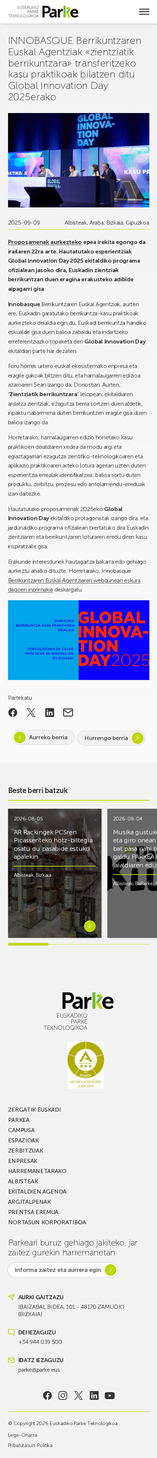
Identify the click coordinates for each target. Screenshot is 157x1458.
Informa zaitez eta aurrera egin (58, 1269)
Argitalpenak (29, 1201)
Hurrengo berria (106, 737)
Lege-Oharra (22, 1435)
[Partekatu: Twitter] (31, 712)
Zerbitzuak (25, 1150)
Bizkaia (114, 222)
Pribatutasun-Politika (30, 1445)
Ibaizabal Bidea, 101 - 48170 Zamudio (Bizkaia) (71, 1310)
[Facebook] (47, 1395)
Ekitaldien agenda (37, 1191)
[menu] (144, 12)
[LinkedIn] (94, 1395)
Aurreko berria (48, 737)
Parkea (19, 1119)
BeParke (144, 883)
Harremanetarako (37, 1171)
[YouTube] (110, 1395)
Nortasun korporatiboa (47, 1222)
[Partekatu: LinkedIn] (50, 712)
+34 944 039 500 (40, 1341)
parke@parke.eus (39, 1369)
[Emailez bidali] (68, 712)
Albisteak (76, 222)
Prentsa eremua (33, 1212)
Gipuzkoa (137, 222)
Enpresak (22, 1160)
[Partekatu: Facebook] (13, 712)
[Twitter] (79, 1395)
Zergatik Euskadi (34, 1109)
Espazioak (23, 1140)
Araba (96, 222)
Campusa (21, 1130)
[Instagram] (63, 1395)
